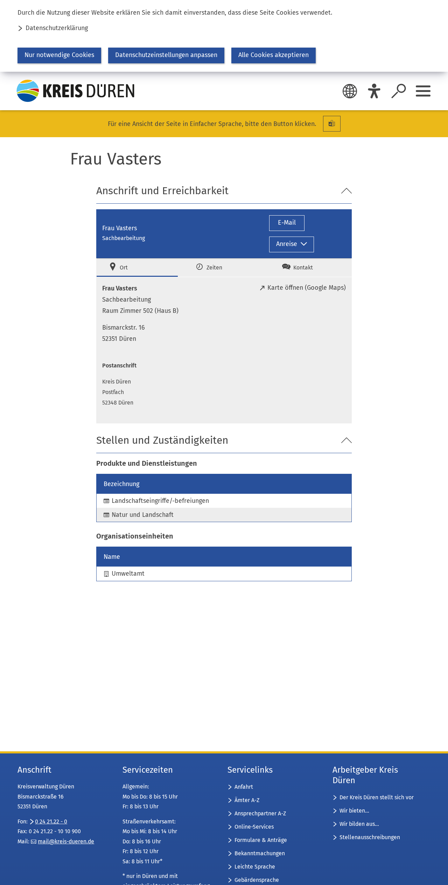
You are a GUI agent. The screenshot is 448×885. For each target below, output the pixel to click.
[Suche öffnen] (398, 91)
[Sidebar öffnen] (423, 91)
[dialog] (224, 36)
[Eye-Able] (374, 91)
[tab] (137, 267)
